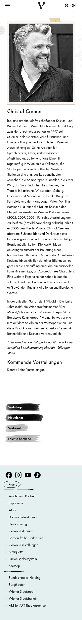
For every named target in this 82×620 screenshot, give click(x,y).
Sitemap (14, 565)
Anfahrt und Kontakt (22, 496)
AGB (12, 510)
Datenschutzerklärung (23, 517)
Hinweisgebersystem (23, 558)
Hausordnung (18, 524)
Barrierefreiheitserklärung (26, 538)
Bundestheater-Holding (24, 577)
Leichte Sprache (19, 438)
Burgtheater (17, 584)
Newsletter (15, 417)
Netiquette (16, 551)
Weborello (15, 428)
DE (66, 5)
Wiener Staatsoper (21, 591)
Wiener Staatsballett (23, 598)
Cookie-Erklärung (21, 531)
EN (74, 5)
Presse (13, 484)
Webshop (15, 407)
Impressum (16, 503)
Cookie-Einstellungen (23, 545)
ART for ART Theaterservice (27, 605)
